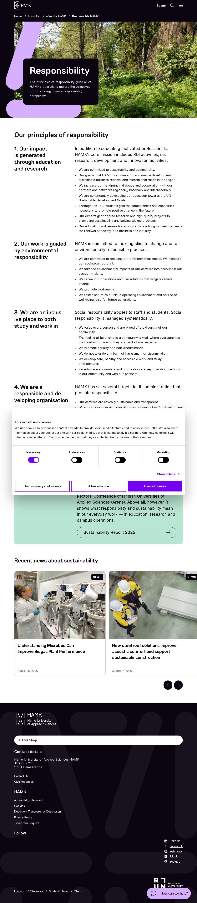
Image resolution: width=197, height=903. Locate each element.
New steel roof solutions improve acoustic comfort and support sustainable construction (144, 651)
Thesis (78, 891)
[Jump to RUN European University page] (168, 886)
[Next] (178, 685)
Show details (166, 474)
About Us (33, 16)
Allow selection (98, 486)
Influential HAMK (56, 16)
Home (18, 16)
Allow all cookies (155, 486)
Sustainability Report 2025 (109, 532)
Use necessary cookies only (42, 486)
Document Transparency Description (37, 811)
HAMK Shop (28, 740)
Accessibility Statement (28, 800)
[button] (169, 893)
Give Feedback (24, 781)
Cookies (19, 806)
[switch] (76, 460)
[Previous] (168, 685)
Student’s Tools (59, 891)
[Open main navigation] (181, 5)
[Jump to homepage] (26, 5)
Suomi (161, 5)
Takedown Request (26, 823)
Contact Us (21, 776)
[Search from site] (172, 5)
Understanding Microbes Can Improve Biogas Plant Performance (51, 648)
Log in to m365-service (28, 891)
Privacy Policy (23, 817)
